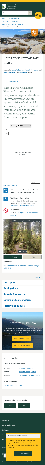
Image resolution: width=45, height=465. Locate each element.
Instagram (6, 430)
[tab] (20, 251)
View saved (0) (14, 81)
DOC (37, 221)
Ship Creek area (9, 72)
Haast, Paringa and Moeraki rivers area (25, 70)
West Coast (15, 21)
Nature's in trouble (21, 338)
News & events (13, 462)
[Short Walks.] (34, 33)
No (24, 405)
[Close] (38, 436)
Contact (29, 462)
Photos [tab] (14, 257)
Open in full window (10, 185)
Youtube (5, 435)
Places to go (5, 21)
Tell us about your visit (13, 385)
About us (22, 462)
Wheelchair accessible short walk (22, 205)
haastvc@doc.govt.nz (27, 371)
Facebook (5, 420)
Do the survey (23, 453)
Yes (10, 405)
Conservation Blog (8, 425)
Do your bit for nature (22, 345)
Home (3, 18)
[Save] (6, 81)
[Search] (30, 12)
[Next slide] (37, 236)
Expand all (38, 277)
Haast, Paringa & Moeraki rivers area (12, 24)
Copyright (5, 447)
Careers (4, 462)
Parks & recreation (14, 18)
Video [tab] (33, 257)
